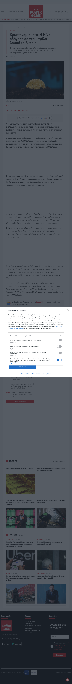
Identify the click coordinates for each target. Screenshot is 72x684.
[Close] (68, 310)
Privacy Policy (47, 373)
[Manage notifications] (67, 679)
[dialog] (36, 342)
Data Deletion (25, 373)
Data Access (36, 373)
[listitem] (36, 336)
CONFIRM (22, 367)
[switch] (59, 340)
